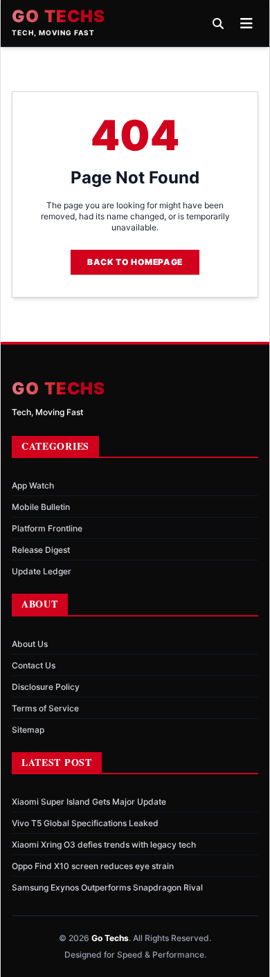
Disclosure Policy (46, 687)
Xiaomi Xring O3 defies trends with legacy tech (104, 844)
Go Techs (59, 16)
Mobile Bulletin (41, 507)
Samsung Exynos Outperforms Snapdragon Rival (107, 887)
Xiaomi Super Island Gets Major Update (89, 801)
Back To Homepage (135, 262)
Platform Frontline (47, 528)
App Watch (33, 485)
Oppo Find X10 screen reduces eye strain (93, 866)
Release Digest (41, 550)
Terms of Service (45, 708)
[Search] (218, 23)
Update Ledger (41, 571)
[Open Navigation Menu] (246, 23)
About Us (30, 644)
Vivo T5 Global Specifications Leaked (85, 823)
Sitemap (28, 729)
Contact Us (33, 665)
